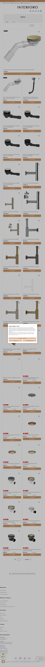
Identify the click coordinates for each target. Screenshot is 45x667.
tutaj (18, 334)
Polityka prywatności (32, 325)
